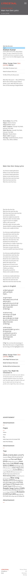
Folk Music (6, 459)
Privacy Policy (23, 569)
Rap (20, 490)
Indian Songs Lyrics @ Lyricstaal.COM (11, 439)
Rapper (9, 492)
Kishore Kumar (7, 8)
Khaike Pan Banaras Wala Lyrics (10, 71)
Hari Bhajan (10, 461)
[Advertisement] (14, 30)
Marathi (10, 471)
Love (17, 470)
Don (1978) (6, 13)
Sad (12, 494)
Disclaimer (24, 573)
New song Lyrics (11, 478)
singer (18, 494)
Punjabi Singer (9, 486)
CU (26, 571)
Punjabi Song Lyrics (14, 488)
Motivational (9, 476)
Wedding (21, 496)
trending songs (14, 496)
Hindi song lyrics (17, 56)
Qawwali (5, 490)
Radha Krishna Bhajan (13, 490)
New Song (7, 478)
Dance (11, 457)
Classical (5, 457)
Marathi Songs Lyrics (9, 473)
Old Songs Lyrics (12, 482)
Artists (4, 434)
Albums (4, 432)
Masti (17, 473)
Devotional (18, 457)
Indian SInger (18, 467)
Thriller (8, 496)
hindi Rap (16, 461)
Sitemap (25, 574)
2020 (8, 455)
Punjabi (19, 484)
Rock (14, 492)
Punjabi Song (18, 486)
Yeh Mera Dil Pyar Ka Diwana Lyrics (11, 74)
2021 (19, 455)
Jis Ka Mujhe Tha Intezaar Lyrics (10, 68)
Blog (4, 437)
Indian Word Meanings (8, 441)
